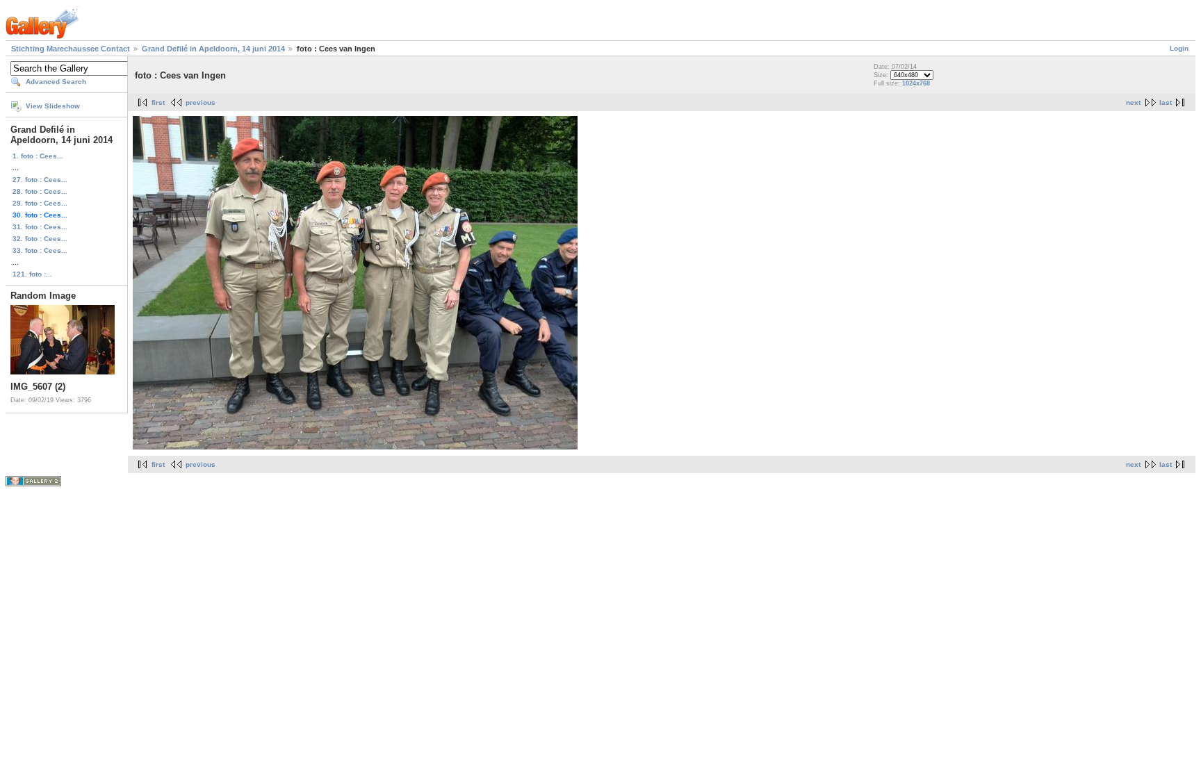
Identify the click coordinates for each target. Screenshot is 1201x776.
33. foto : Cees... (40, 250)
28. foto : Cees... (40, 191)
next (1133, 102)
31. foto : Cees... (40, 227)
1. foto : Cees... (38, 156)
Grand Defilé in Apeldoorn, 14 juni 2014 (213, 48)
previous (200, 102)
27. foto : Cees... (40, 179)
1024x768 (916, 83)
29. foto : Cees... (40, 203)
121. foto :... (32, 274)
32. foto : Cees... (40, 238)
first (158, 102)
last (1165, 102)
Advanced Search (56, 81)
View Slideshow (53, 106)
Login (1179, 48)
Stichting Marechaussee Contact (70, 48)
